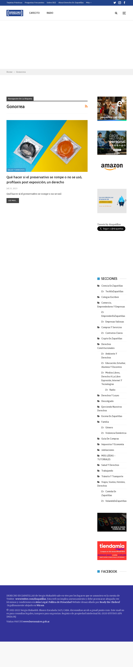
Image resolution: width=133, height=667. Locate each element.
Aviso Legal (41, 602)
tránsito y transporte (112, 476)
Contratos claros (114, 333)
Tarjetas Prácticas (14, 2)
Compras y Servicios (111, 327)
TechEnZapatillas (114, 291)
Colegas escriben (110, 297)
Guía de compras (110, 438)
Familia (105, 422)
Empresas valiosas (114, 321)
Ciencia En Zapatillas (112, 285)
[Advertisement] (66, 44)
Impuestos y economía (112, 444)
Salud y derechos (16, 170)
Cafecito (34, 13)
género (109, 427)
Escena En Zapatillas (111, 416)
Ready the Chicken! (110, 602)
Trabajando (107, 470)
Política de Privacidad (60, 602)
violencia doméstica (115, 433)
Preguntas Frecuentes (34, 2)
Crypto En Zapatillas (111, 338)
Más (88, 2)
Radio (50, 13)
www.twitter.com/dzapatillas (30, 599)
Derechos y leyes (110, 395)
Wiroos (40, 605)
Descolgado (107, 401)
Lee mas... (12, 200)
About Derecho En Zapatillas (71, 2)
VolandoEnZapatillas (116, 501)
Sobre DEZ (51, 2)
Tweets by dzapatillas (109, 224)
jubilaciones (107, 450)
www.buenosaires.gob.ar (36, 621)
